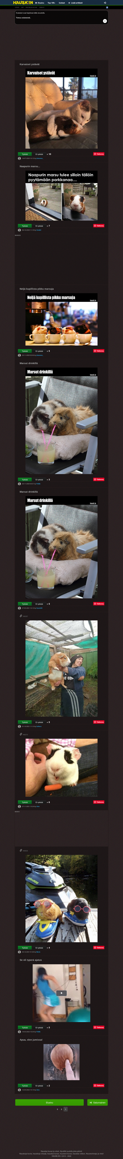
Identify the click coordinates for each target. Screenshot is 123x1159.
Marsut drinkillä (29, 363)
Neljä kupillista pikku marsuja (37, 289)
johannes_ (39, 158)
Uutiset (62, 2)
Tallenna (100, 154)
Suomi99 (39, 608)
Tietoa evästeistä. (23, 18)
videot (41, 7)
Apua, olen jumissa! (31, 1039)
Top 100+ (51, 2)
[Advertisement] (61, 43)
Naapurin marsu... (30, 166)
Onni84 (38, 230)
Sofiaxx (39, 726)
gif (22, 7)
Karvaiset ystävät (30, 64)
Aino (38, 806)
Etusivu (49, 1102)
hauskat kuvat (31, 7)
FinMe (38, 484)
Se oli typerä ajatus (31, 960)
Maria (38, 952)
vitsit (17, 7)
